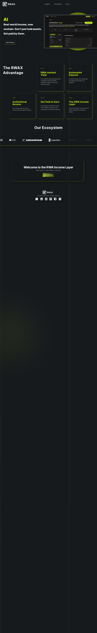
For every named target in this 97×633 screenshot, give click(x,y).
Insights (47, 4)
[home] (10, 4)
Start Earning (10, 42)
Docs (67, 4)
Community (58, 4)
